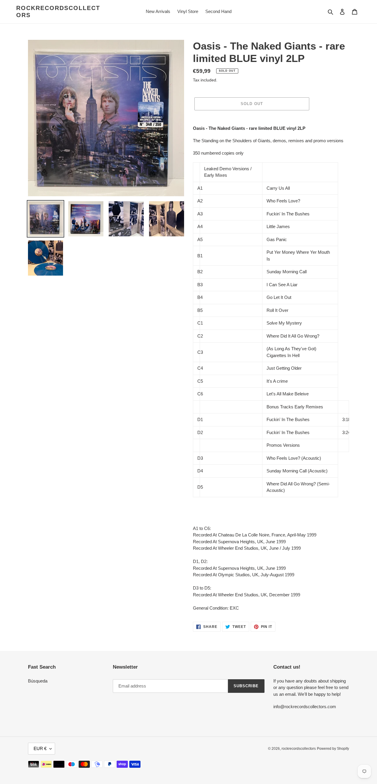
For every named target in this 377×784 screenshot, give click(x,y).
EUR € (40, 748)
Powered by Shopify (333, 749)
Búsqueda (37, 680)
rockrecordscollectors (58, 11)
